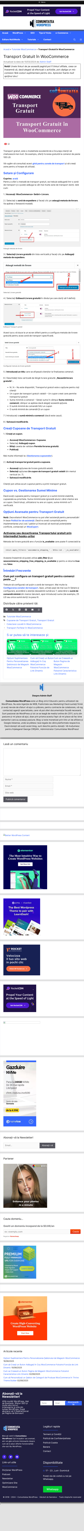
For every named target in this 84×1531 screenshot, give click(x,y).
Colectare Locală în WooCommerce (24, 624)
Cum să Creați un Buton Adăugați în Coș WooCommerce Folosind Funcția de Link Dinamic (41, 664)
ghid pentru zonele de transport (48, 163)
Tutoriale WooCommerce (24, 49)
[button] (81, 39)
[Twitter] (11, 1457)
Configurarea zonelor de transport (20, 588)
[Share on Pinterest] (26, 610)
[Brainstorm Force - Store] (21, 934)
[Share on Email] (32, 610)
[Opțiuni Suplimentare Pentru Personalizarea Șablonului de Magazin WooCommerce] (18, 653)
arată (15, 178)
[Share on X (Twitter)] (13, 610)
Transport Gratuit (45, 620)
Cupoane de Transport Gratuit (21, 620)
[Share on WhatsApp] (39, 610)
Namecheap (14, 1236)
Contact (47, 39)
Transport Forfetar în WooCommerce (25, 628)
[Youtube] (17, 1457)
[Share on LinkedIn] (19, 610)
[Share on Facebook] (6, 610)
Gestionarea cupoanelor (39, 456)
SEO (33, 33)
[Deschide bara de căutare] (74, 39)
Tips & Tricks (45, 33)
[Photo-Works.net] (25, 1207)
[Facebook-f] (4, 1457)
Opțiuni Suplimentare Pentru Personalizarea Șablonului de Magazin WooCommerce (41, 1358)
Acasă (5, 33)
